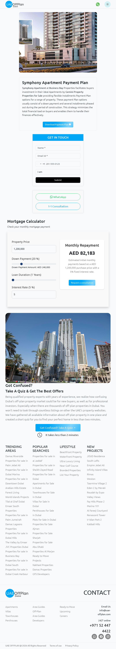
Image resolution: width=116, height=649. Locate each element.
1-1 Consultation (58, 206)
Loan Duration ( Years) (26, 275)
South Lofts (93, 460)
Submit (58, 180)
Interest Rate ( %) (23, 287)
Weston (91, 478)
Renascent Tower (96, 515)
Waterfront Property (71, 456)
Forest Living (12, 492)
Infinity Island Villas (97, 469)
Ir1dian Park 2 (94, 519)
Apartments (11, 607)
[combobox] (40, 164)
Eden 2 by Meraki (96, 488)
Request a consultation (82, 283)
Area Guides (39, 607)
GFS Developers (41, 574)
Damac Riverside (14, 456)
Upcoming (65, 611)
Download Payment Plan (57, 124)
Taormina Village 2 (97, 483)
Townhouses (11, 616)
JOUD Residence (96, 456)
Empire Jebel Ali (96, 465)
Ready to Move (67, 607)
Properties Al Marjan (44, 551)
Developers (38, 620)
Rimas (90, 474)
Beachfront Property (71, 452)
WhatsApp (59, 196)
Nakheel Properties (43, 565)
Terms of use (56, 645)
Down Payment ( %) (25, 259)
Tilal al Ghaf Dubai (15, 501)
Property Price (21, 242)
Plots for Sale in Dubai (44, 519)
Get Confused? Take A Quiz (56, 427)
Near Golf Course (69, 465)
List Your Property (69, 474)
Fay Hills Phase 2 (96, 501)
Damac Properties (42, 569)
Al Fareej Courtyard (97, 510)
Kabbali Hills (93, 524)
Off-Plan (37, 611)
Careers (64, 616)
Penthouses (11, 620)
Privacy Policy (72, 645)
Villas (8, 611)
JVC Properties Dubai (16, 546)
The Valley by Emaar (16, 542)
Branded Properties (70, 470)
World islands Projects (17, 497)
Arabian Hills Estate (15, 488)
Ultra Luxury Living (70, 461)
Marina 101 (93, 506)
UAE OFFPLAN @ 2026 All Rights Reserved (25, 645)
